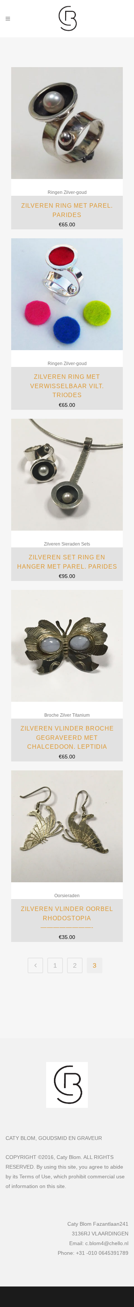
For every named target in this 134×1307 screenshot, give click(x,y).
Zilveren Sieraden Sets (67, 544)
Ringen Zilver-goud (67, 192)
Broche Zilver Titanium (67, 715)
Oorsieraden (67, 895)
